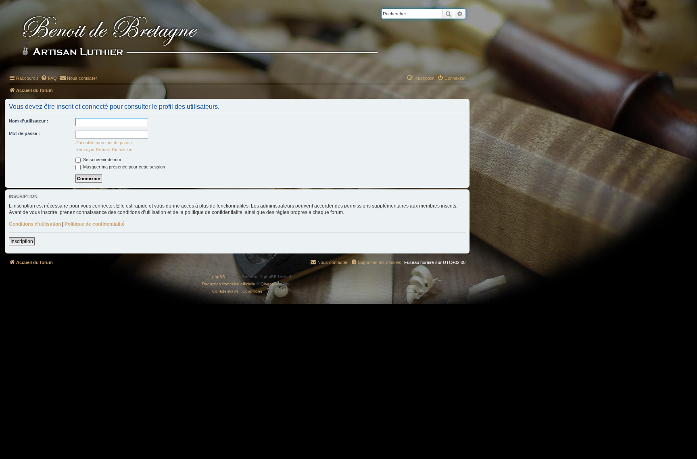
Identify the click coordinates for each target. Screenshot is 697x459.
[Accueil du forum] (213, 37)
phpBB (218, 276)
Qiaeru (267, 284)
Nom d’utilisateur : (28, 120)
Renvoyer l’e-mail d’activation (103, 149)
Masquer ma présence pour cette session (123, 166)
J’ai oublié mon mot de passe (103, 142)
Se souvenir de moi (101, 159)
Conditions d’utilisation (35, 224)
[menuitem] (49, 78)
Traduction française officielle (228, 284)
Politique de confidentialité (95, 224)
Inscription (21, 241)
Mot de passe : (24, 133)
